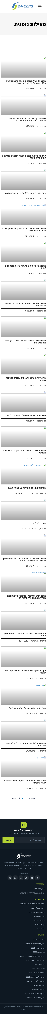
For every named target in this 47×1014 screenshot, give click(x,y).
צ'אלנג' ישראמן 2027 (36, 973)
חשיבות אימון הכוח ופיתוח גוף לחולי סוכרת (27, 488)
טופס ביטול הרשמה (37, 908)
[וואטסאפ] (15, 877)
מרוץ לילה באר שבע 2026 (35, 977)
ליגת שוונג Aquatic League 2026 (32, 956)
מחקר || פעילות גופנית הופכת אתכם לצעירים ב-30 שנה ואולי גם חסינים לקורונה (26, 82)
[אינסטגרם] (10, 877)
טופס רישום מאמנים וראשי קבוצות (32, 904)
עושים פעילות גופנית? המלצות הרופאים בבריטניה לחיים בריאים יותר (24, 156)
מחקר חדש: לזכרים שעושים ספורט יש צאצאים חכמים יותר (25, 304)
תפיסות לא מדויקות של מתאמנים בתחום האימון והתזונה (25, 634)
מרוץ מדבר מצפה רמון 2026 (34, 993)
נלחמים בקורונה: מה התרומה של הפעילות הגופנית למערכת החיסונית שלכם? (27, 119)
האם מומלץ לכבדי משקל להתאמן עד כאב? (27, 708)
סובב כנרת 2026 (38, 985)
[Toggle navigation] (40, 6)
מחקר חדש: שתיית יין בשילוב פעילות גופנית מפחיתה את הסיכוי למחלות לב (26, 596)
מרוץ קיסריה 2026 (37, 948)
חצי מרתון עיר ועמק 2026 (35, 960)
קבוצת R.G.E (39, 924)
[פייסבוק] (37, 877)
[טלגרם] (32, 877)
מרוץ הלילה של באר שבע (35, 981)
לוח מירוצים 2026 (38, 968)
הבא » (14, 798)
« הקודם (32, 798)
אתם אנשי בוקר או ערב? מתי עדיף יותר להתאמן (25, 193)
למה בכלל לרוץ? (39, 523)
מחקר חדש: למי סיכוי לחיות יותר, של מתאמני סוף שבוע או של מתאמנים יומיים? (24, 559)
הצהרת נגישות (39, 920)
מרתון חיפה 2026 (38, 989)
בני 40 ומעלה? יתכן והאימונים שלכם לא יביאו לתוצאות (26, 744)
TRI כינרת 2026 (38, 939)
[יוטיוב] (21, 877)
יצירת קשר (40, 928)
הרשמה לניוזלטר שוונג (36, 912)
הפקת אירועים (39, 888)
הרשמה (8, 840)
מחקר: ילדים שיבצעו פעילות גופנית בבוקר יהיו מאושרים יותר (25, 341)
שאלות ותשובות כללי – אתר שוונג (32, 893)
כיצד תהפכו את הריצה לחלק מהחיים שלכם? (26, 415)
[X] (26, 877)
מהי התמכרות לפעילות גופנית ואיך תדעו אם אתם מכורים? (24, 451)
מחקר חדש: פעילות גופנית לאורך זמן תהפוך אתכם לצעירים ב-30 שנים (24, 229)
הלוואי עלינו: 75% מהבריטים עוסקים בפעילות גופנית (26, 379)
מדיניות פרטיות (39, 916)
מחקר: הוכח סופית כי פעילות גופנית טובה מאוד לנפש (25, 266)
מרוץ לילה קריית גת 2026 (35, 944)
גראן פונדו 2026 (38, 952)
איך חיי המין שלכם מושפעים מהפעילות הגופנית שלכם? (25, 671)
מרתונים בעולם (39, 964)
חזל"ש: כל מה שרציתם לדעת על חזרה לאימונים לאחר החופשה (25, 781)
